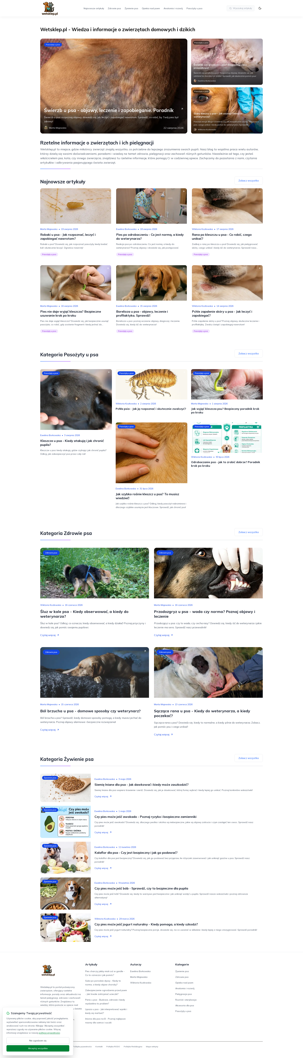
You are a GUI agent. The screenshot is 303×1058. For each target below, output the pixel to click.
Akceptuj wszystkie (38, 1048)
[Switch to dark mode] (260, 8)
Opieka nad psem (151, 8)
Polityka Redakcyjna (133, 1046)
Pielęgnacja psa (183, 994)
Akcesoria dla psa (184, 1005)
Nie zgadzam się (38, 1040)
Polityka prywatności (82, 1046)
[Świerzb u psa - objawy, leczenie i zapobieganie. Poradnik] (113, 86)
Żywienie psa (131, 8)
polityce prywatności (49, 1032)
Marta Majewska (48, 229)
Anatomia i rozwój (173, 8)
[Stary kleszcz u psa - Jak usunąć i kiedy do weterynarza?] (227, 110)
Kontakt (99, 1046)
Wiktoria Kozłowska (202, 229)
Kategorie (182, 964)
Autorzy (135, 964)
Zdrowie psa (114, 8)
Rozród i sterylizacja (185, 999)
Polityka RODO (113, 1046)
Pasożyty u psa (194, 8)
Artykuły (91, 964)
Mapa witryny (152, 1046)
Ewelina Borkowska (126, 229)
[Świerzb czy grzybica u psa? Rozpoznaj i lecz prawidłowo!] (227, 62)
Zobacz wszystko (248, 180)
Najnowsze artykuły (94, 8)
